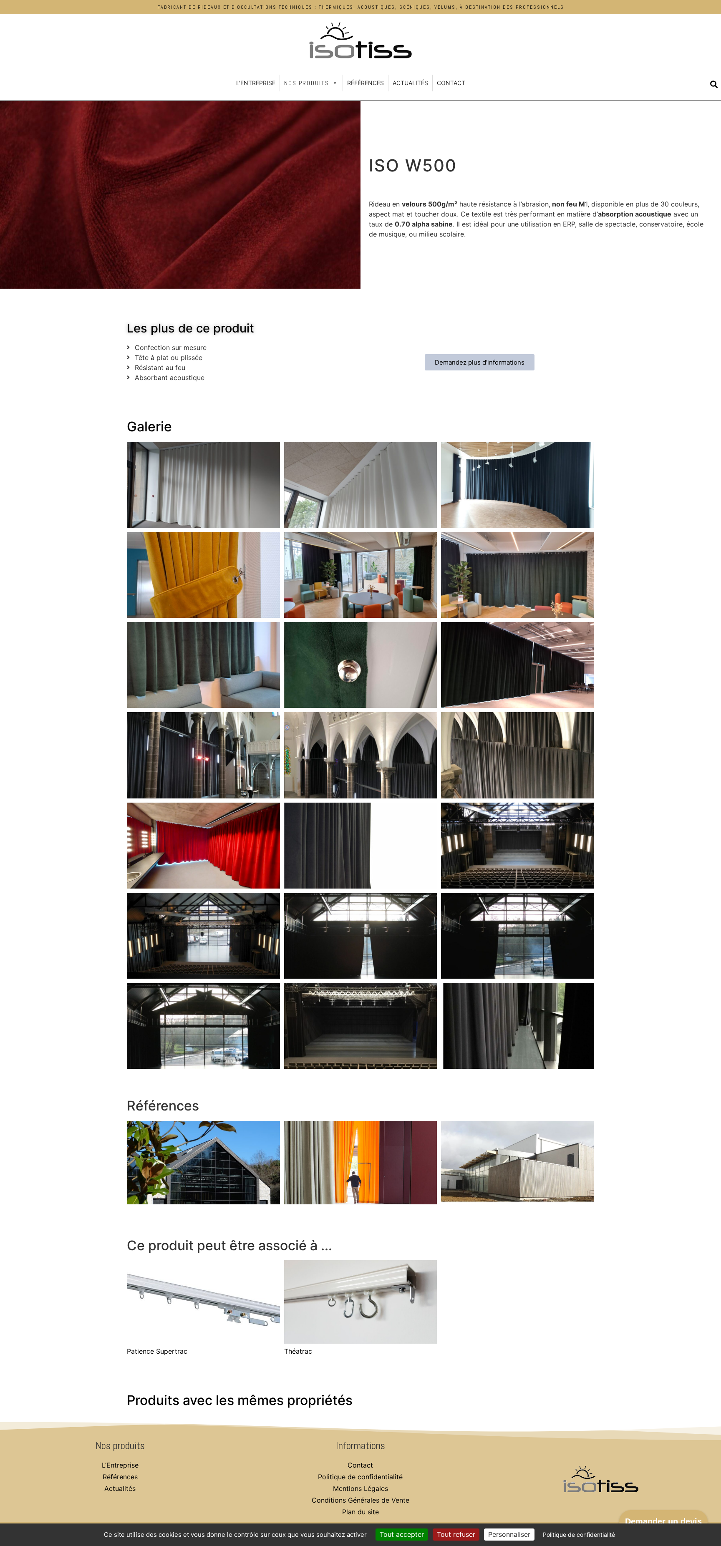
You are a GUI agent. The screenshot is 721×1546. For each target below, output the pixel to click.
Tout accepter (402, 1534)
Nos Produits (306, 83)
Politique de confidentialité (360, 1477)
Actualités (410, 82)
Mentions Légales (360, 1488)
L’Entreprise (120, 1465)
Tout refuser (456, 1534)
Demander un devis (663, 1521)
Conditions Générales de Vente (360, 1500)
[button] (714, 84)
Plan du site (360, 1512)
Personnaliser (509, 1534)
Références (365, 82)
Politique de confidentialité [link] (579, 1534)
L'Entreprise (255, 82)
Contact (451, 82)
